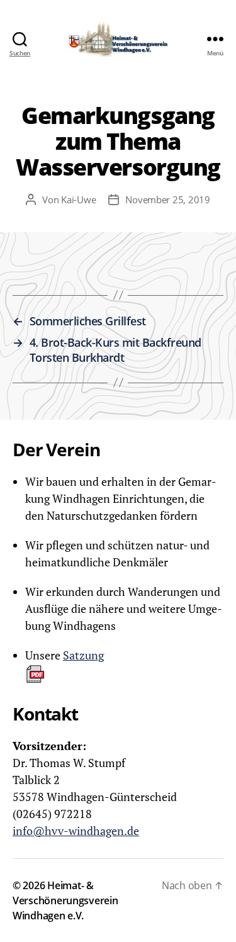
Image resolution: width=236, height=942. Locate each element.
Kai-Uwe (78, 199)
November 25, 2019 (167, 199)
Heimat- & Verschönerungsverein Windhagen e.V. (65, 900)
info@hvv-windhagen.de (76, 830)
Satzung (83, 655)
